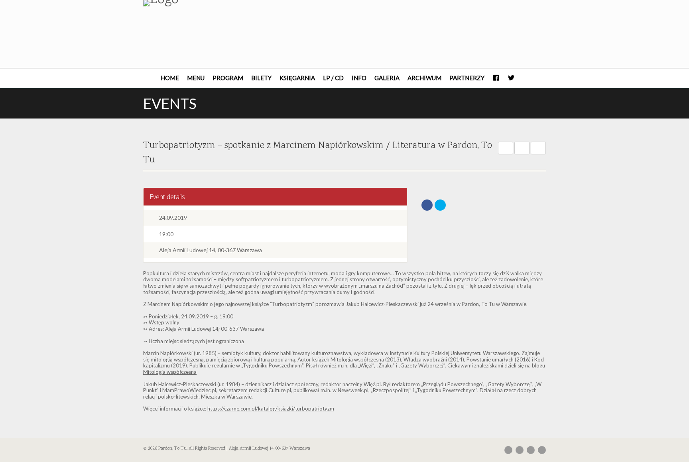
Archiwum (424, 77)
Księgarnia (297, 77)
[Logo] (206, 3)
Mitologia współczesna (170, 372)
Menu (196, 77)
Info (359, 77)
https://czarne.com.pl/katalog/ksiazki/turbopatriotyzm (270, 408)
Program (228, 77)
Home (170, 77)
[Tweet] (440, 205)
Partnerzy (466, 77)
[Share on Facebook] (427, 205)
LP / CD (333, 77)
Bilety (261, 77)
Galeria (387, 77)
